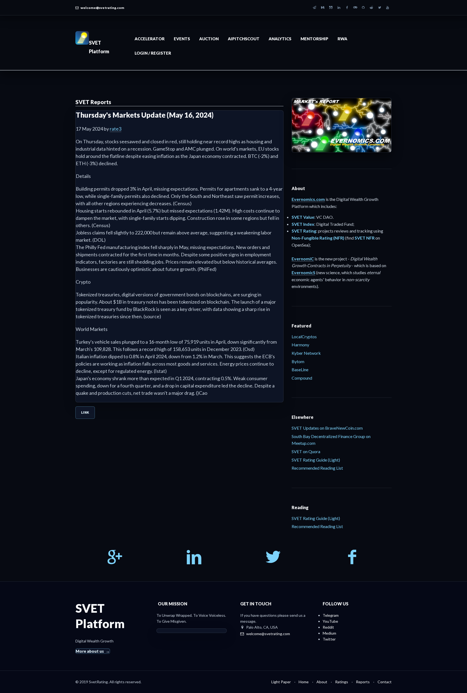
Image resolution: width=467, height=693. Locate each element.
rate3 (115, 129)
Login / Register (153, 53)
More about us (90, 651)
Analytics (280, 38)
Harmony (300, 344)
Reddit (328, 627)
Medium (329, 633)
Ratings (341, 681)
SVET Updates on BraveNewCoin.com (327, 427)
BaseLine (300, 369)
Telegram (331, 615)
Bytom (298, 361)
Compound (302, 377)
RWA (342, 38)
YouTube (330, 621)
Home (304, 681)
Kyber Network (306, 353)
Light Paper (281, 681)
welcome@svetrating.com (102, 8)
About (321, 681)
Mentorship (314, 38)
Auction (209, 38)
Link (85, 412)
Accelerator (150, 38)
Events (182, 38)
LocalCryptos (304, 336)
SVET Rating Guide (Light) (316, 459)
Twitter (329, 639)
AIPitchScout (243, 38)
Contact (385, 681)
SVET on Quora (306, 451)
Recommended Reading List (317, 467)
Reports (363, 681)
